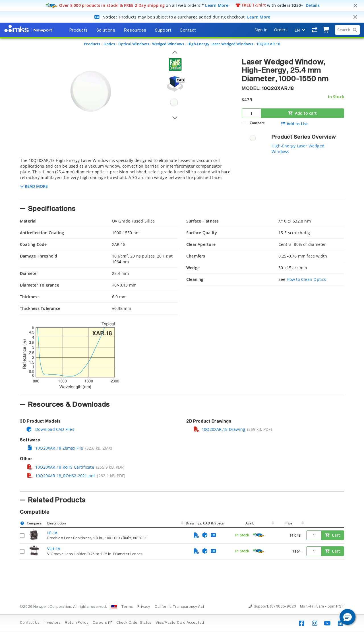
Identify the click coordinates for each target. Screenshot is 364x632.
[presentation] (182, 316)
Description (56, 523)
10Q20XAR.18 (268, 43)
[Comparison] (314, 30)
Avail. (250, 523)
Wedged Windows (168, 43)
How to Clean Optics (306, 279)
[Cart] (326, 30)
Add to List (297, 124)
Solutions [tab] (105, 30)
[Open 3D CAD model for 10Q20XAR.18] (175, 84)
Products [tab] (78, 30)
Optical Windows (133, 43)
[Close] (355, 5)
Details (313, 5)
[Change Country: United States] (114, 607)
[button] (347, 617)
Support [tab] (163, 30)
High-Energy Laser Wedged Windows (220, 43)
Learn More (216, 5)
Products (92, 43)
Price (288, 523)
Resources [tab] (135, 30)
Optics (109, 43)
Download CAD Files (54, 429)
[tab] (126, 177)
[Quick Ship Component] (258, 535)
